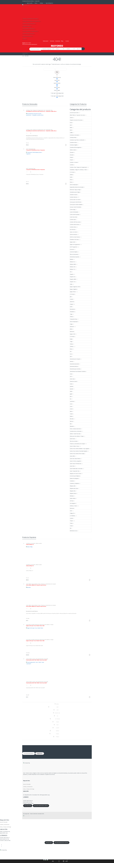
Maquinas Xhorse (73, 493)
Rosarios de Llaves (73, 381)
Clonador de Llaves (73, 194)
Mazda (71, 416)
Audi (27, 149)
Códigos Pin (72, 513)
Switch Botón (72, 438)
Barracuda (72, 331)
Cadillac (71, 132)
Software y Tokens (73, 505)
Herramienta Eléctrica (74, 366)
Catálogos (41, 3)
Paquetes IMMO (73, 279)
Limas (71, 373)
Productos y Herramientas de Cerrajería (77, 443)
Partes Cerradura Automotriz (75, 428)
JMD (71, 296)
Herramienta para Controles (75, 368)
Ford (71, 354)
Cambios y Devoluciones (27, 786)
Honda (71, 383)
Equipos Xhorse (73, 291)
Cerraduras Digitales (73, 144)
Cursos (67, 41)
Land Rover (72, 401)
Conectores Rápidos (73, 251)
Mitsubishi (72, 426)
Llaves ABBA (72, 456)
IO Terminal (72, 172)
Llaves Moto (72, 466)
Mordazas (72, 495)
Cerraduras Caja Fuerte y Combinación (77, 140)
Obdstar (71, 174)
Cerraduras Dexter (73, 142)
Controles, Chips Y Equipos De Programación (31, 21)
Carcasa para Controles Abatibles (76, 204)
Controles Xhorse (73, 227)
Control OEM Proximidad (74, 214)
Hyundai (71, 386)
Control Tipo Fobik (73, 217)
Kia (70, 398)
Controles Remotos (73, 197)
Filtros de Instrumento (74, 254)
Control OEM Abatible (74, 212)
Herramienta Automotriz (74, 363)
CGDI (71, 510)
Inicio (23, 56)
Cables (71, 284)
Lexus (71, 403)
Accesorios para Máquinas (75, 476)
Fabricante (45, 41)
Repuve (36, 3)
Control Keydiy (72, 209)
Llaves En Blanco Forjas (74, 446)
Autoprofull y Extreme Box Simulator (77, 187)
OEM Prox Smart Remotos (75, 237)
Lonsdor (71, 299)
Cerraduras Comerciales (74, 135)
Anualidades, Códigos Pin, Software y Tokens (78, 169)
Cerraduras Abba (73, 137)
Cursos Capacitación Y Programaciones (30, 31)
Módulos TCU (72, 269)
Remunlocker (72, 309)
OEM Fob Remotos (73, 234)
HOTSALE (72, 500)
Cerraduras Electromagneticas (75, 147)
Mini (70, 423)
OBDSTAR (72, 301)
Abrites (71, 329)
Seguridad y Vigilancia (27, 26)
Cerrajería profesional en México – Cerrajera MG (30, 1)
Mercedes (72, 418)
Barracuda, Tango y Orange (75, 189)
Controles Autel (73, 219)
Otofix (71, 177)
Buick (71, 130)
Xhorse (71, 179)
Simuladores (72, 311)
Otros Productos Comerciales (28, 33)
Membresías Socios (73, 530)
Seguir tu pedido (30, 3)
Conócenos (57, 41)
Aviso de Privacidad (26, 784)
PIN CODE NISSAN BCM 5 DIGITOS (61, 842)
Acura (71, 122)
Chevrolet (72, 152)
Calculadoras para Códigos (75, 192)
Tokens (71, 523)
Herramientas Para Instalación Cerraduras (78, 371)
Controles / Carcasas (74, 162)
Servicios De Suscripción (27, 36)
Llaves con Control (73, 232)
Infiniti (71, 391)
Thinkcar (71, 316)
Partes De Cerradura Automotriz (29, 23)
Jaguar (71, 393)
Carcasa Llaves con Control (75, 199)
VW (70, 528)
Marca (71, 411)
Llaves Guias (72, 378)
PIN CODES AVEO (27, 805)
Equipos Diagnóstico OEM (75, 286)
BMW (71, 127)
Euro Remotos (72, 229)
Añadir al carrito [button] (65, 145)
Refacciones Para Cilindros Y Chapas (77, 436)
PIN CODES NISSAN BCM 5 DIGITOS (41, 805)
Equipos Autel (72, 242)
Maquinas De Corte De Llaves (75, 473)
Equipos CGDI (72, 334)
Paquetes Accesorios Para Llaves (76, 120)
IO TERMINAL (72, 515)
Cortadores (72, 480)
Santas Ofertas (73, 498)
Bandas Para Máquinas (74, 478)
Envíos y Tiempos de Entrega (28, 789)
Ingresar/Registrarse (49, 3)
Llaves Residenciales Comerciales (76, 468)
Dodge (71, 324)
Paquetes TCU (72, 281)
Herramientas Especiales (74, 256)
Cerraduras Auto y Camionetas (75, 431)
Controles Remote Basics (75, 224)
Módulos (71, 259)
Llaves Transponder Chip (74, 471)
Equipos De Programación (75, 244)
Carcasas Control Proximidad (75, 207)
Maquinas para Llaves (74, 488)
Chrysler (71, 157)
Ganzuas (71, 361)
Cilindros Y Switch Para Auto (75, 433)
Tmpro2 (71, 520)
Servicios (52, 41)
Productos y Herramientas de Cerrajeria (30, 18)
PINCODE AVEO (49, 842)
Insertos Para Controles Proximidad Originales (78, 451)
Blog (62, 41)
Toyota (71, 413)
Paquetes (71, 274)
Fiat (44, 110)
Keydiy (71, 339)
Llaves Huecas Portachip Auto (75, 463)
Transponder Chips (48, 110)
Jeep (70, 396)
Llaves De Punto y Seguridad (75, 461)
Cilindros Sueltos (73, 149)
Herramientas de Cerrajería (75, 359)
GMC (71, 356)
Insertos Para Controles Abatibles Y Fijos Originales (79, 448)
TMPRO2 (71, 346)
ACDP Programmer (73, 246)
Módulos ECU (72, 261)
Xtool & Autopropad (73, 184)
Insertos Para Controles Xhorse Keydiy (77, 453)
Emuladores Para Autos (74, 239)
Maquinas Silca (72, 490)
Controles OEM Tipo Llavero (75, 222)
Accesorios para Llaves (74, 112)
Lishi (71, 376)
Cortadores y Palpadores (74, 483)
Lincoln (71, 408)
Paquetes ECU (72, 276)
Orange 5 (71, 304)
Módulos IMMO (73, 264)
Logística (24, 38)
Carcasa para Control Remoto (75, 202)
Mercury (71, 421)
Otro (71, 271)
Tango (71, 314)
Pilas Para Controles (73, 441)
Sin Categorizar (73, 503)
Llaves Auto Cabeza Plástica (75, 458)
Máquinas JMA (72, 485)
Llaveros (71, 117)
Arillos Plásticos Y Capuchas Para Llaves (77, 115)
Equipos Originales (73, 289)
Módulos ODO (72, 266)
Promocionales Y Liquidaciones (28, 28)
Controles (72, 164)
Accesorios (72, 249)
